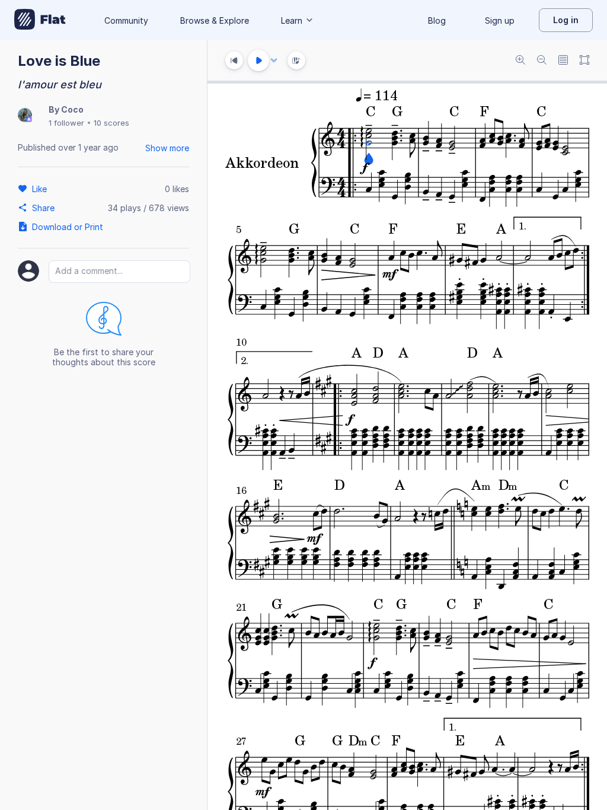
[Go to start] (234, 60)
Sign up (500, 20)
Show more (167, 148)
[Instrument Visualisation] (296, 60)
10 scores (111, 122)
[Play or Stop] (258, 60)
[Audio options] (274, 60)
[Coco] (25, 116)
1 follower (66, 122)
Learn (291, 20)
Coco (72, 109)
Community (126, 20)
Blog (437, 20)
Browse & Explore (214, 20)
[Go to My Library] (40, 20)
